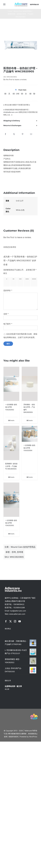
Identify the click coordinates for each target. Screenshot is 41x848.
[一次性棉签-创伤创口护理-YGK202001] (11, 500)
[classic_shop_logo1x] (21, 3)
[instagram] (15, 621)
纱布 (14, 552)
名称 (6, 314)
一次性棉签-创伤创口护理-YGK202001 (11, 522)
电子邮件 (7, 324)
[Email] (31, 134)
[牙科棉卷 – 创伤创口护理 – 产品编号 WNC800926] (29, 384)
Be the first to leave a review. (15, 79)
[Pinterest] (22, 134)
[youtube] (19, 621)
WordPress (33, 737)
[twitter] (10, 621)
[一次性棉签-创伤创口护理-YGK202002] (11, 384)
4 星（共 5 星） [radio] (26, 282)
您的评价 (7, 290)
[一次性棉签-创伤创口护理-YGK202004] (29, 434)
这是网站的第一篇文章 (13, 686)
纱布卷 (20, 552)
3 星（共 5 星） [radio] (20, 282)
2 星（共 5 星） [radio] (13, 282)
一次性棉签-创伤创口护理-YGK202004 (29, 447)
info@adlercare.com (10, 112)
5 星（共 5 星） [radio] (33, 282)
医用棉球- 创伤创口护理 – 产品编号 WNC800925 (11, 466)
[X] (14, 134)
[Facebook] (5, 134)
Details (12, 420)
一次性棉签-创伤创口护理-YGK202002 (11, 407)
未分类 (7, 689)
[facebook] (6, 621)
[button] (20, 120)
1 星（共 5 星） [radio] (6, 282)
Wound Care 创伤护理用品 (23, 547)
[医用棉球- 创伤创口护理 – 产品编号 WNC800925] (11, 443)
